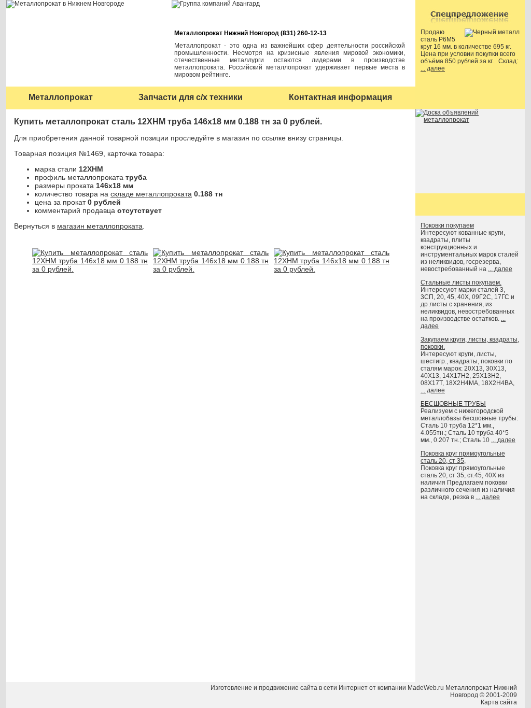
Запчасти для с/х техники (190, 97)
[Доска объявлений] (470, 119)
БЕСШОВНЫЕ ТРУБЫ (453, 403)
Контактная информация (340, 97)
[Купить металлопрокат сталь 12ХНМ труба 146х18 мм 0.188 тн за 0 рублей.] (90, 269)
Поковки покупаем (447, 225)
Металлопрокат (61, 97)
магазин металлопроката (100, 226)
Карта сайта (499, 702)
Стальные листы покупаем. (461, 282)
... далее (433, 68)
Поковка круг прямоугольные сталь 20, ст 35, (463, 457)
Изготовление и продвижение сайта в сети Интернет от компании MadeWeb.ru (327, 687)
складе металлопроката (151, 194)
